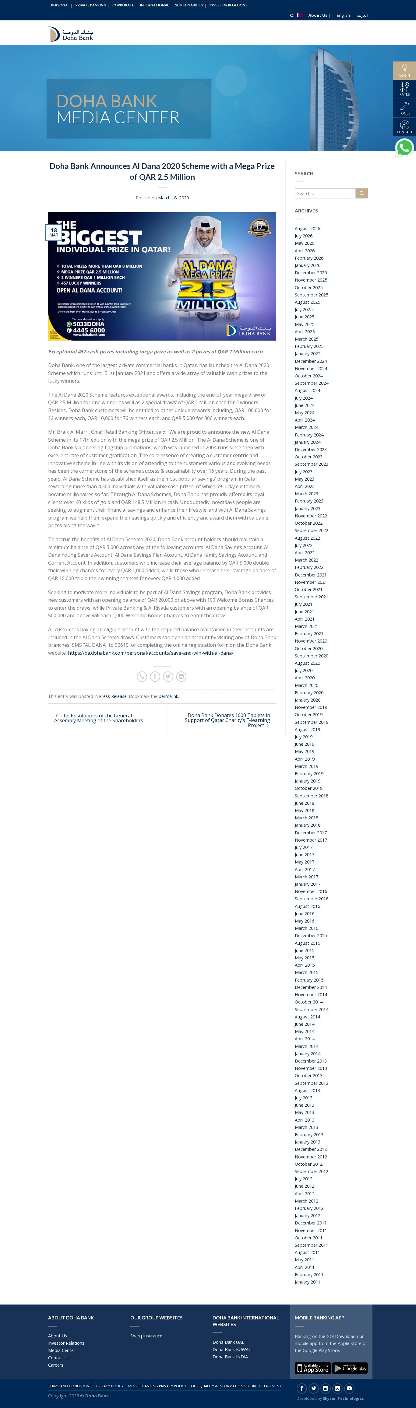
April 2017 (305, 869)
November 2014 (311, 994)
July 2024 (303, 398)
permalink (168, 696)
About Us (317, 15)
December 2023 (311, 449)
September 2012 (311, 1171)
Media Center (61, 1350)
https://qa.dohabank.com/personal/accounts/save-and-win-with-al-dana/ (151, 653)
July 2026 (303, 236)
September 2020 (311, 656)
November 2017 (311, 840)
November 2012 (311, 1157)
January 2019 (307, 781)
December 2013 (311, 1061)
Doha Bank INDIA (230, 1357)
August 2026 (307, 228)
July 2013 (303, 1098)
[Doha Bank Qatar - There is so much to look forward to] (75, 32)
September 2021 (311, 597)
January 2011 (307, 1282)
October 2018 (309, 788)
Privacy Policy (110, 1386)
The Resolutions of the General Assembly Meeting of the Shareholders (98, 718)
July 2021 (303, 604)
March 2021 (306, 626)
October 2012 (309, 1164)
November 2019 (311, 707)
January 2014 (307, 1053)
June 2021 (304, 612)
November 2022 (311, 516)
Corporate (123, 5)
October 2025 (309, 287)
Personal (60, 5)
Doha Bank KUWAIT (233, 1349)
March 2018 (306, 818)
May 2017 (304, 862)
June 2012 (304, 1186)
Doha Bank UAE (228, 1342)
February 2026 (309, 258)
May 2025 (304, 324)
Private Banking (91, 5)
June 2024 (304, 405)
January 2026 (307, 265)
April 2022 (305, 552)
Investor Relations (229, 5)
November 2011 (311, 1230)
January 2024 (307, 442)
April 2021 (305, 619)
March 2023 (306, 493)
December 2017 (311, 832)
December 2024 (311, 361)
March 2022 (306, 560)
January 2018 (307, 825)
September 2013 (311, 1083)
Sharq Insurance (146, 1336)
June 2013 (304, 1105)
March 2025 (306, 339)
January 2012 (307, 1215)
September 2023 (311, 464)
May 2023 (304, 479)
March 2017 (306, 877)
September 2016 (311, 899)
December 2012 (311, 1149)
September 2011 (311, 1245)
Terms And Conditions (70, 1386)
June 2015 (304, 950)
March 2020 (306, 685)
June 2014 (304, 1024)
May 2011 (304, 1260)
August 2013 (307, 1090)
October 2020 (309, 648)
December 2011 (311, 1223)
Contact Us (59, 1358)
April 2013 (305, 1120)
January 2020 (307, 700)
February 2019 (309, 773)
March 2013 (306, 1127)
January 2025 (307, 353)
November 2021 (311, 582)
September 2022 (311, 530)
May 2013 (304, 1112)
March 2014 (306, 1046)
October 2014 (309, 1002)
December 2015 (311, 935)
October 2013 (309, 1075)
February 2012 (309, 1208)
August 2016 (307, 906)
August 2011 (307, 1252)
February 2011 (309, 1274)
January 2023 (307, 508)
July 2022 (303, 545)
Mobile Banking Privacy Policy (157, 1386)
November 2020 (311, 641)
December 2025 (311, 272)
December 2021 (311, 575)
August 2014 (307, 1017)
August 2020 (307, 663)
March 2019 (306, 766)
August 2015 (307, 943)
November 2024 (311, 368)
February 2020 (309, 692)
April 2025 (305, 331)
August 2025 (307, 302)
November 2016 (311, 891)
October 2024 (309, 376)
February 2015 (309, 980)
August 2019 (307, 729)
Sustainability (189, 5)
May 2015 (304, 958)
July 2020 (303, 670)
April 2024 (305, 420)
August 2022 (307, 538)
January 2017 (307, 884)
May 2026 (304, 243)
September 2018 (311, 796)
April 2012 (305, 1193)
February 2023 (309, 501)
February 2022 (309, 567)
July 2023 (303, 472)
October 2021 (309, 589)
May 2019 (304, 751)
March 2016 (306, 928)
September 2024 (311, 383)
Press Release (113, 696)
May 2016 (304, 921)
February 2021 (309, 633)
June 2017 (304, 854)
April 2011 (305, 1267)
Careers (55, 1365)
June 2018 (304, 803)
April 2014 (305, 1039)
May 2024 (304, 412)
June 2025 (304, 317)
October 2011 (309, 1238)
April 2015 (305, 965)
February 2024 (309, 435)
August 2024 (307, 390)
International (154, 5)
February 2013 (309, 1134)
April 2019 (305, 759)
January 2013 (307, 1142)
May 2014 (304, 1031)
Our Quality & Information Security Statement (236, 1386)
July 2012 (303, 1179)
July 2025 (303, 309)
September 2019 (311, 722)
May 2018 (304, 810)
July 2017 (303, 847)
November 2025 (311, 280)
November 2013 (311, 1068)
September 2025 (311, 295)
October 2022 (309, 523)
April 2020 (305, 678)
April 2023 (305, 486)
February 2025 (309, 346)
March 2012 (306, 1201)
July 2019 (303, 737)
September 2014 (311, 1009)
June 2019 (304, 744)
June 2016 (304, 913)
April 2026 (305, 251)
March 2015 (306, 972)
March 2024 (306, 427)
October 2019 (309, 714)
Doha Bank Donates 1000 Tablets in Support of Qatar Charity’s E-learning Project (227, 720)
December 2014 (311, 987)
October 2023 (309, 457)
